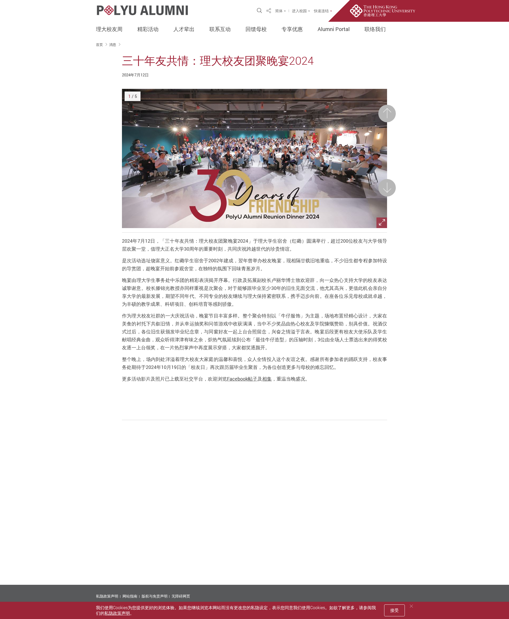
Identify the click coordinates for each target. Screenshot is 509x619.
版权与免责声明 (155, 596)
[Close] (411, 606)
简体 (279, 11)
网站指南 (129, 596)
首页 (100, 44)
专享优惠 (292, 29)
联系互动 (220, 29)
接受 (394, 610)
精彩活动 (148, 29)
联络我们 (375, 29)
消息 (113, 44)
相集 (267, 379)
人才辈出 (184, 29)
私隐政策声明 (107, 596)
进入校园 (299, 11)
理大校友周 (109, 29)
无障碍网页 (181, 596)
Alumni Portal (334, 29)
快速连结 (321, 11)
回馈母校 (256, 29)
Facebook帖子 (242, 379)
